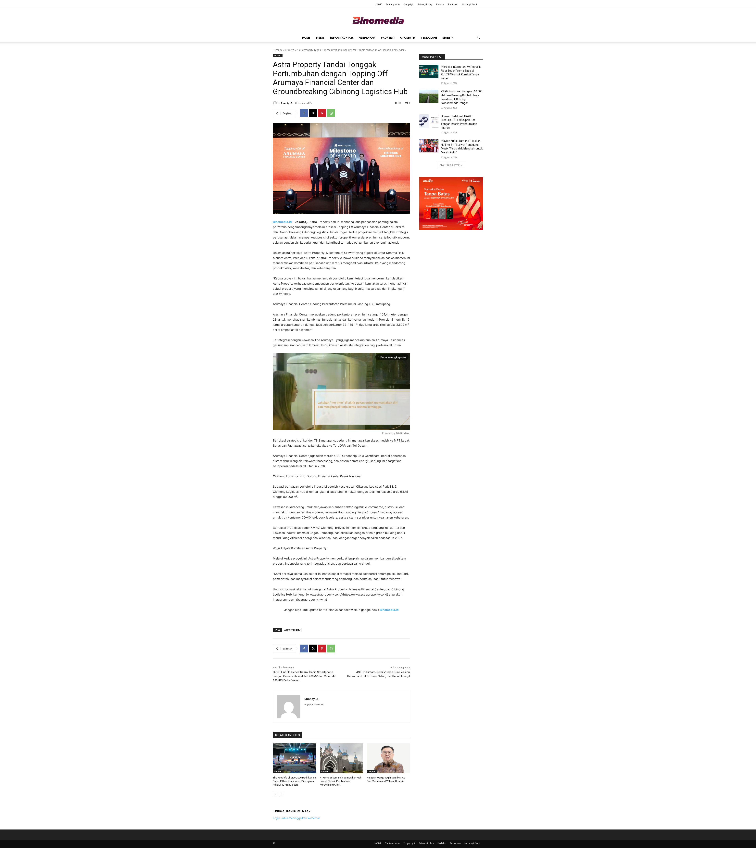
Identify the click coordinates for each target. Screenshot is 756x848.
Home (306, 37)
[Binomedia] (378, 20)
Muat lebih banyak (450, 164)
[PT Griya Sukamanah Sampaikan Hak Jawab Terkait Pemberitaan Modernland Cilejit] (341, 758)
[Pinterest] (322, 113)
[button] (478, 38)
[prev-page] (275, 794)
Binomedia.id (389, 610)
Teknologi (429, 37)
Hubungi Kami (469, 4)
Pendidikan (367, 37)
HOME (378, 4)
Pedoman (453, 4)
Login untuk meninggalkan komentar (296, 818)
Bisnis (320, 37)
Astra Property (292, 629)
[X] (313, 113)
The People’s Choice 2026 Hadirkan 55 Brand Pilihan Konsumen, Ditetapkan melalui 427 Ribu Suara (294, 781)
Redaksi (440, 4)
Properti (388, 37)
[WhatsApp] (331, 113)
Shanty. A (286, 102)
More (446, 37)
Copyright (409, 4)
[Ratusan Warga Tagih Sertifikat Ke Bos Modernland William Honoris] (388, 758)
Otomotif (407, 37)
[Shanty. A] (275, 103)
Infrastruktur (341, 37)
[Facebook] (304, 113)
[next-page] (281, 794)
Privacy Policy (425, 4)
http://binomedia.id (314, 704)
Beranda (278, 50)
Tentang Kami (393, 4)
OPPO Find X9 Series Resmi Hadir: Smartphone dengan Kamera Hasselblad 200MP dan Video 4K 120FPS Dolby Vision (304, 676)
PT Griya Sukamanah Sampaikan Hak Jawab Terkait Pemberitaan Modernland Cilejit (340, 781)
